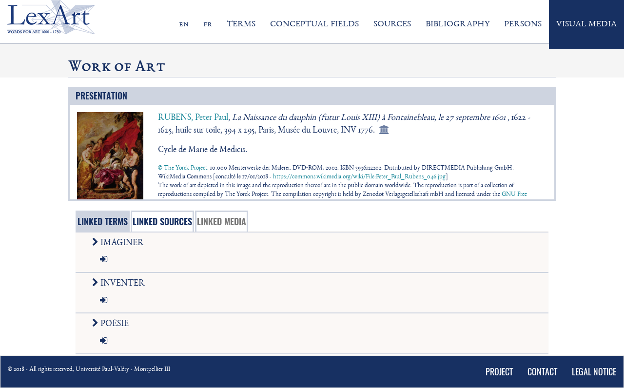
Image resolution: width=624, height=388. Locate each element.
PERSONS (523, 24)
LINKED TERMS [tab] (103, 221)
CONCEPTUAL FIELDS (314, 24)
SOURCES (392, 24)
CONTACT (542, 372)
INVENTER (121, 283)
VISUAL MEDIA (586, 24)
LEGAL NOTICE (594, 372)
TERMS (241, 24)
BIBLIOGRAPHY (457, 24)
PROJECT (499, 372)
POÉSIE (113, 324)
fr (207, 24)
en (184, 24)
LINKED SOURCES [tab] (162, 221)
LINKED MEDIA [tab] (221, 221)
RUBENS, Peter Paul (193, 118)
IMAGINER (121, 243)
